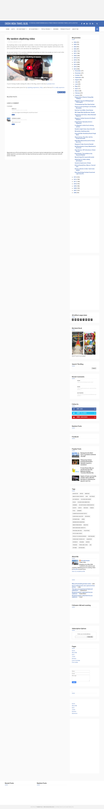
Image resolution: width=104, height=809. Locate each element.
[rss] (93, 23)
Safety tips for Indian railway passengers (82, 160)
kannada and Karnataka (78, 522)
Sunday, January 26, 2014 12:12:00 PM (19, 110)
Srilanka (82, 542)
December (78, 70)
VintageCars (82, 547)
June (76, 84)
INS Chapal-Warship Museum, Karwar (85, 112)
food (74, 510)
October (77, 75)
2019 (75, 57)
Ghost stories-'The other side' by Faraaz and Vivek (83, 137)
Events (80, 507)
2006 (75, 192)
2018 (75, 60)
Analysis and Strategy (78, 496)
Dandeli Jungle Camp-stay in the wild (85, 129)
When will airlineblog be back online (81, 583)
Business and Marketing (84, 502)
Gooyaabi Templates (68, 807)
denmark (75, 505)
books (74, 502)
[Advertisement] (10, 10)
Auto (13, 29)
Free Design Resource (49, 807)
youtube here (51, 84)
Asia (87, 496)
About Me (75, 29)
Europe (74, 507)
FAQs (41, 87)
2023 (75, 49)
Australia (92, 496)
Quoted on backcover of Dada (83, 163)
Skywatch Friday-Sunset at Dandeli (84, 144)
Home (7, 29)
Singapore (89, 539)
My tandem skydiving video (82, 131)
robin (78, 380)
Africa (81, 493)
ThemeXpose (39, 807)
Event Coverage (76, 660)
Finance (92, 507)
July (76, 82)
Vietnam (75, 547)
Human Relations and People (80, 513)
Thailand (75, 544)
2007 (75, 190)
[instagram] (90, 23)
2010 (75, 183)
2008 (75, 188)
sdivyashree (80, 393)
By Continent (21, 29)
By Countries (33, 29)
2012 (75, 179)
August (77, 79)
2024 (75, 46)
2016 (75, 64)
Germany (79, 510)
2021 (75, 53)
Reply (13, 114)
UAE (90, 544)
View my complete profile (78, 571)
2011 (75, 181)
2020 (75, 55)
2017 (75, 62)
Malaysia (86, 524)
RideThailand (91, 536)
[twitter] (84, 23)
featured (86, 507)
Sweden (87, 542)
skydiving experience (33, 87)
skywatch (75, 542)
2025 (75, 44)
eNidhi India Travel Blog (16, 23)
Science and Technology (79, 539)
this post (75, 569)
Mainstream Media (77, 524)
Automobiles (76, 499)
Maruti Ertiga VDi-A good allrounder (84, 157)
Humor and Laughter (78, 516)
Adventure (75, 493)
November (78, 73)
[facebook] (81, 23)
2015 (75, 66)
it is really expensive (58, 87)
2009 (75, 186)
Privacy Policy (65, 29)
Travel (73, 656)
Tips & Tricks (45, 29)
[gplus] (87, 23)
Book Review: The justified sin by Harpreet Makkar (83, 154)
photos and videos (77, 533)
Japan (83, 519)
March (77, 90)
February (77, 93)
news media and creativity (79, 527)
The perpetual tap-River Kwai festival (84, 104)
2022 (75, 51)
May (76, 86)
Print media (75, 662)
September (78, 77)
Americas (87, 493)
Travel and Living (83, 544)
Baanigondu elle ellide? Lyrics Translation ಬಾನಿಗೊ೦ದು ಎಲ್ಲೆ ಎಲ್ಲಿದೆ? (88, 454)
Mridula (14, 108)
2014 (75, 69)
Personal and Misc (77, 530)
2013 (75, 177)
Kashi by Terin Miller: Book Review (84, 110)
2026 (75, 42)
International (76, 519)
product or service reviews (79, 536)
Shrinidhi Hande (16, 118)
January (77, 95)
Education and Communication (86, 505)
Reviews (55, 29)
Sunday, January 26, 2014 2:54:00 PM (19, 119)
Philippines (86, 530)
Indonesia (87, 516)
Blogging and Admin (86, 499)
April (76, 88)
